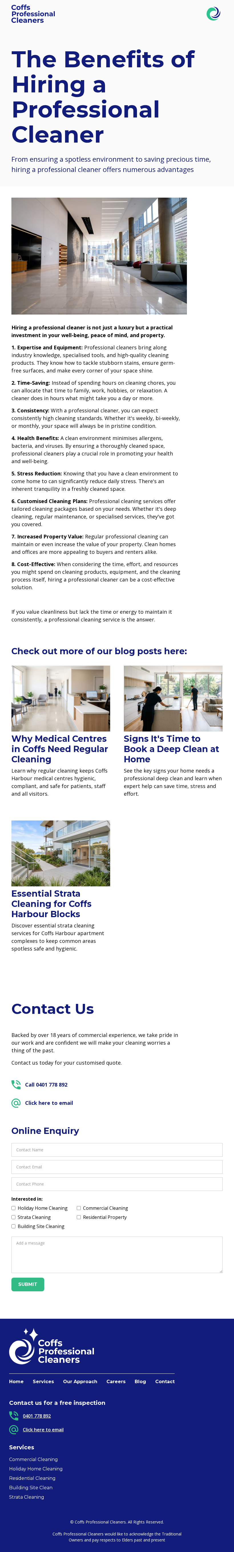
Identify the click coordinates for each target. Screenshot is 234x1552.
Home (16, 1381)
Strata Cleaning (26, 1497)
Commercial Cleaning (33, 1459)
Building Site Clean (31, 1487)
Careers (116, 1381)
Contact (165, 1381)
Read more (23, 803)
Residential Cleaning (32, 1478)
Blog (140, 1381)
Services (43, 1381)
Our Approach (80, 1381)
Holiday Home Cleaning (36, 1469)
